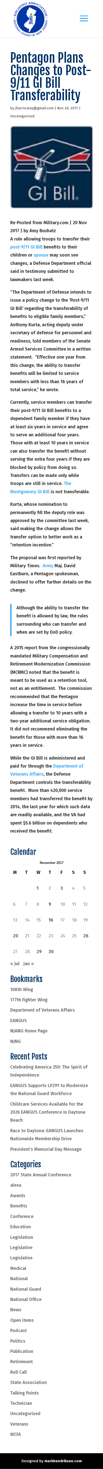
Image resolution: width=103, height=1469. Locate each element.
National (19, 1278)
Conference (22, 1216)
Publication (21, 1351)
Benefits (18, 1206)
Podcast (18, 1330)
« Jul (15, 963)
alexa (15, 1185)
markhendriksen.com (63, 1461)
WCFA (15, 1434)
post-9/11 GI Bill (26, 247)
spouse (41, 255)
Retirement (21, 1361)
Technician (21, 1403)
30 (51, 951)
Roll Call (18, 1372)
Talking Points (24, 1393)
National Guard (25, 1289)
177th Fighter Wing (29, 1000)
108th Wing (21, 989)
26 (85, 936)
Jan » (28, 963)
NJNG (15, 1041)
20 (15, 936)
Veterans (19, 1424)
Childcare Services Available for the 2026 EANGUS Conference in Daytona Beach (47, 1112)
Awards (17, 1195)
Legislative (21, 1247)
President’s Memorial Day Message (46, 1149)
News (15, 1310)
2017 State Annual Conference (40, 1175)
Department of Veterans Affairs (42, 1010)
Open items (22, 1320)
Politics (17, 1341)
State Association (28, 1382)
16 (50, 920)
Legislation (21, 1237)
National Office (26, 1299)
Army (48, 565)
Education (20, 1227)
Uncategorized (22, 116)
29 (39, 951)
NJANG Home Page (29, 1031)
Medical (18, 1268)
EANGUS (18, 1020)
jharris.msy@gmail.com (34, 108)
